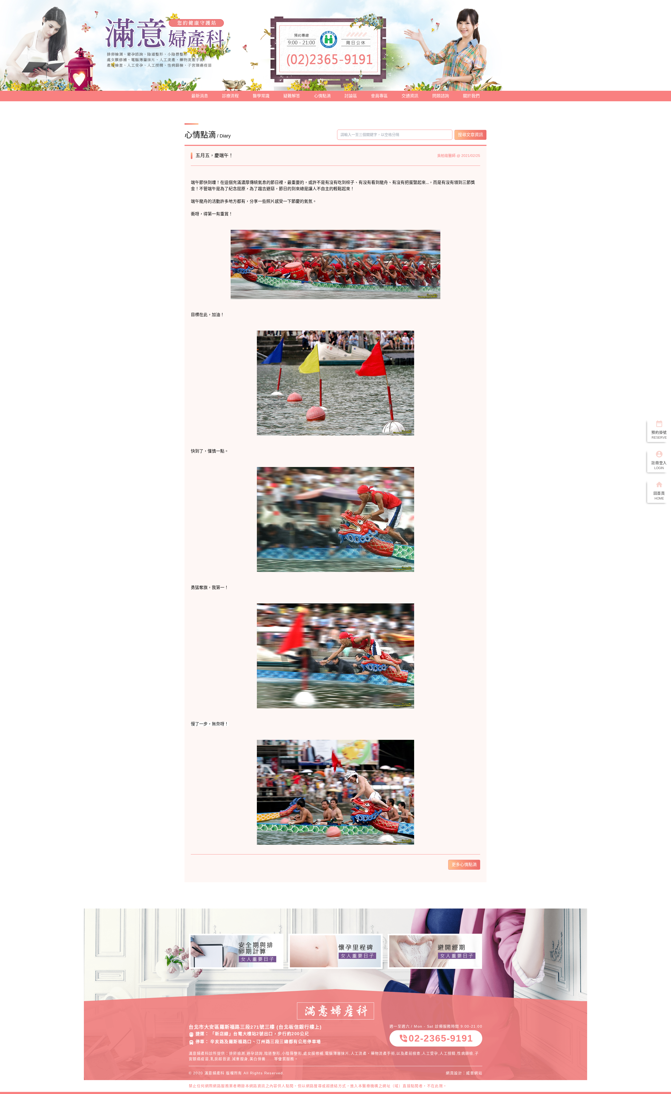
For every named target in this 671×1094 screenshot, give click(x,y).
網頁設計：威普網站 (464, 1073)
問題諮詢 (440, 96)
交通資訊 (410, 96)
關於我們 (471, 96)
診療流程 (230, 96)
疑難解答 (291, 96)
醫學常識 (261, 96)
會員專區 (379, 96)
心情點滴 (322, 96)
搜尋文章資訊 (470, 134)
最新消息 (199, 96)
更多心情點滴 (464, 864)
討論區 (350, 96)
